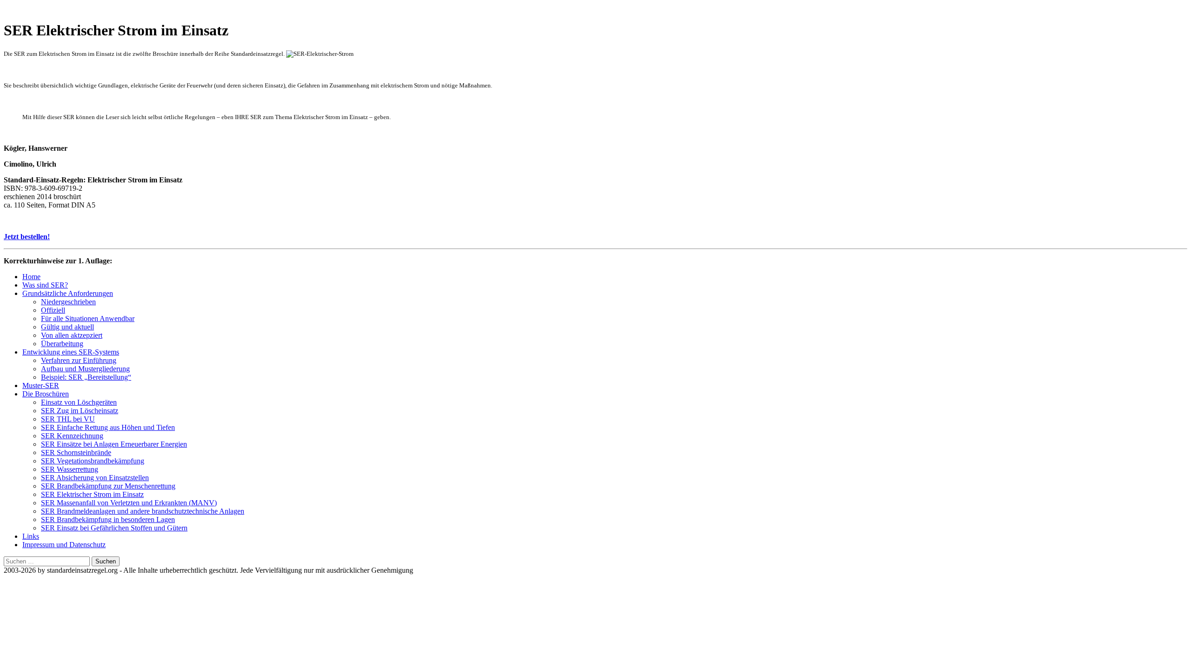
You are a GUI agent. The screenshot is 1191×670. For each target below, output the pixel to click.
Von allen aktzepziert (71, 335)
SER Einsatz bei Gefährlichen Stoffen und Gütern (114, 528)
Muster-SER (40, 385)
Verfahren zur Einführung (78, 360)
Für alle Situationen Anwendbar (87, 318)
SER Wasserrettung (69, 469)
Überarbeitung (62, 344)
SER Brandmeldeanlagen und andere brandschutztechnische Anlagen (142, 511)
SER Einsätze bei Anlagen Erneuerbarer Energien (114, 444)
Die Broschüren (45, 394)
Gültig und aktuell (67, 327)
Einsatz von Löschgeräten (79, 402)
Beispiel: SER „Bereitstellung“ (86, 377)
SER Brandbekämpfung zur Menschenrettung (108, 486)
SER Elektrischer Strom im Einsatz (92, 494)
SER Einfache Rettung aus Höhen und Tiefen (108, 427)
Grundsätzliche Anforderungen (67, 293)
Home (31, 277)
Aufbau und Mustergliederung (85, 369)
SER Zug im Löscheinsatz (79, 411)
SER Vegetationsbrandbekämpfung (92, 461)
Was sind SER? (45, 285)
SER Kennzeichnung (72, 436)
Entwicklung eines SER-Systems (70, 352)
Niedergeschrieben (68, 302)
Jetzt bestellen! (27, 237)
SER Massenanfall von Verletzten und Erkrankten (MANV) (129, 503)
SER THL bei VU (68, 419)
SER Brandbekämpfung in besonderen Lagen (108, 519)
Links (30, 536)
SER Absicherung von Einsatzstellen (95, 478)
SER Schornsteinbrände (76, 452)
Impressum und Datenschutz (64, 545)
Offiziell (53, 310)
